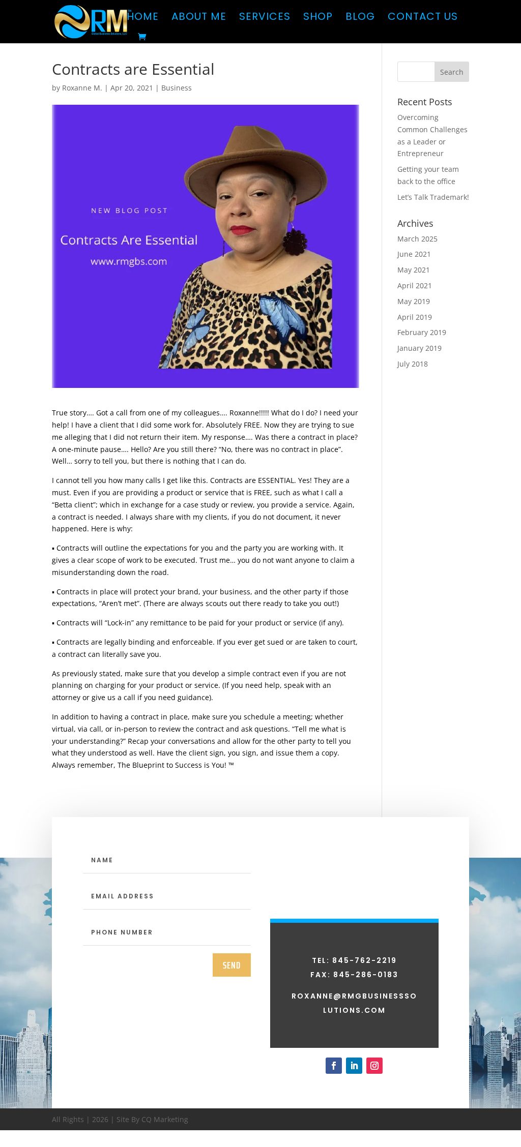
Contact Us (423, 18)
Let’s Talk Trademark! (433, 197)
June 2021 (414, 254)
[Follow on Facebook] (334, 1066)
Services (265, 18)
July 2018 (412, 364)
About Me (198, 18)
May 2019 (413, 301)
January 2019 (419, 348)
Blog (360, 18)
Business (176, 88)
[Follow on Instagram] (374, 1066)
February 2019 (421, 332)
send (232, 965)
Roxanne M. (82, 88)
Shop (318, 18)
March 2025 (417, 239)
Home (143, 18)
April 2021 (414, 285)
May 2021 (413, 270)
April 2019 (414, 317)
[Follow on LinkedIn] (354, 1066)
